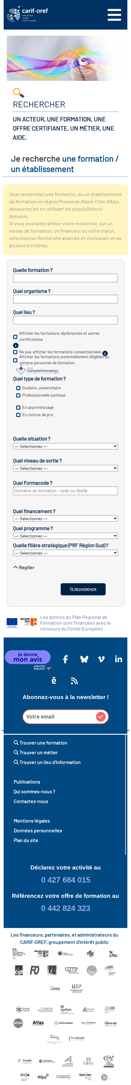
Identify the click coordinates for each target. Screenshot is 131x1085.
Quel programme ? (33, 528)
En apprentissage (38, 407)
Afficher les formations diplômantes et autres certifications (59, 336)
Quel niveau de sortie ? (37, 460)
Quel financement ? (34, 511)
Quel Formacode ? (32, 483)
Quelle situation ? (32, 438)
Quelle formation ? (33, 270)
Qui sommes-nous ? (34, 791)
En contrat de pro (37, 414)
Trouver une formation (43, 742)
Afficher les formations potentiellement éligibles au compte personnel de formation (64, 360)
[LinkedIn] (117, 659)
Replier (26, 567)
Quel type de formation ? (39, 378)
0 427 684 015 (65, 879)
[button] (101, 717)
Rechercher (85, 589)
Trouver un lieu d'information (50, 762)
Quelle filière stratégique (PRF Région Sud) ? (60, 545)
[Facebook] (65, 659)
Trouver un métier (38, 752)
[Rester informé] (73, 681)
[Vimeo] (100, 659)
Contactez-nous (31, 801)
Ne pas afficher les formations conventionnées (60, 351)
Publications (27, 781)
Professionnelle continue (44, 395)
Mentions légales (32, 820)
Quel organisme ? (32, 291)
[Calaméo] (54, 680)
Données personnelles (38, 830)
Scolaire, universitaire (41, 387)
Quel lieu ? (24, 312)
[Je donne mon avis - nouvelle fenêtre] (27, 660)
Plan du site (26, 840)
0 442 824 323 (65, 908)
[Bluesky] (83, 659)
